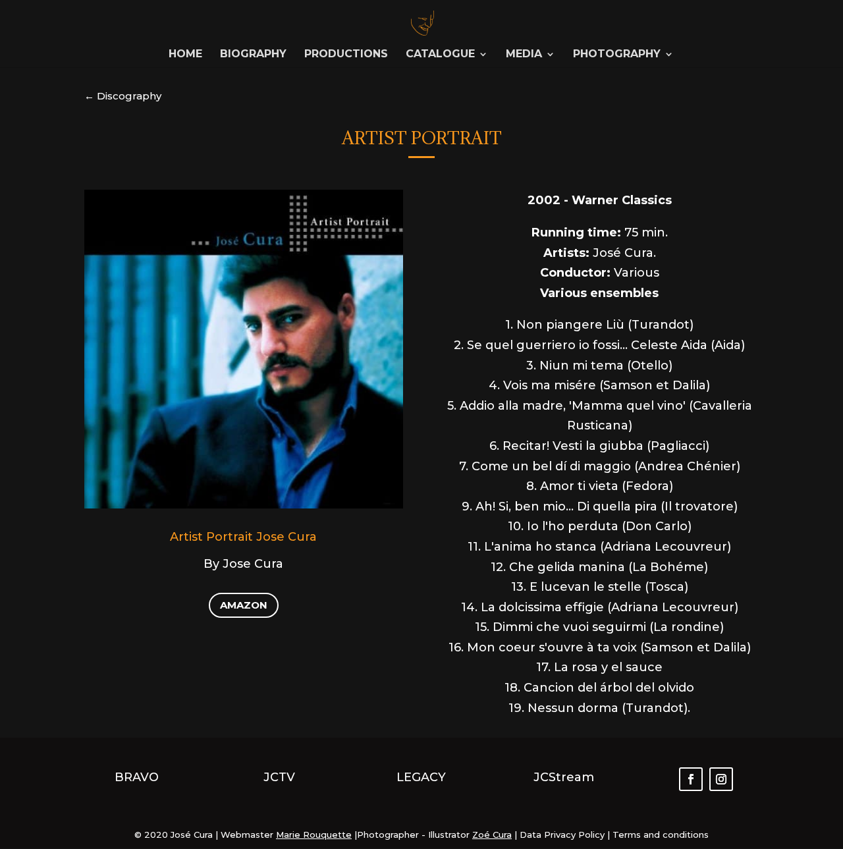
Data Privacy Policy (561, 834)
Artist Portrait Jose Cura (243, 537)
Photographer (388, 834)
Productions (346, 54)
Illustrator (449, 834)
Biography (253, 54)
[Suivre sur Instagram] (721, 779)
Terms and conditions (660, 834)
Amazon (243, 605)
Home (185, 54)
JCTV (279, 777)
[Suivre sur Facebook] (691, 779)
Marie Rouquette (314, 834)
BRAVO (137, 777)
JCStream (563, 777)
